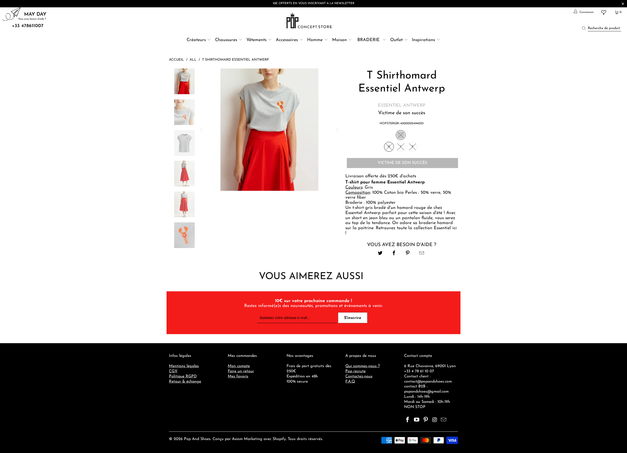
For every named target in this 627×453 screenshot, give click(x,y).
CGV (173, 371)
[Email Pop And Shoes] (443, 420)
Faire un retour (241, 371)
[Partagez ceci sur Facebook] (393, 254)
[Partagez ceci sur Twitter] (380, 254)
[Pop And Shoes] (310, 20)
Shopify (279, 439)
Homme (315, 40)
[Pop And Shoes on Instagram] (434, 420)
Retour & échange (185, 382)
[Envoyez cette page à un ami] (421, 254)
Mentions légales (184, 366)
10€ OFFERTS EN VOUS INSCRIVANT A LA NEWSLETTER (313, 3)
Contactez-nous (359, 376)
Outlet (396, 40)
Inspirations (424, 40)
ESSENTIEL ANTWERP (401, 105)
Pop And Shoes (197, 439)
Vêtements (256, 40)
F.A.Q (350, 382)
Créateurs (196, 40)
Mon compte (239, 366)
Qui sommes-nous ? (362, 366)
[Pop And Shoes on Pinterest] (425, 420)
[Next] (337, 129)
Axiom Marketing (247, 439)
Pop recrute (355, 371)
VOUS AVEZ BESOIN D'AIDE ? (401, 244)
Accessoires (287, 40)
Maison (339, 40)
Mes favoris (238, 376)
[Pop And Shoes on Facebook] (407, 420)
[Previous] (202, 129)
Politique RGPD (183, 376)
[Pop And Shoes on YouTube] (417, 420)
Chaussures (226, 40)
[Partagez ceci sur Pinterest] (407, 254)
